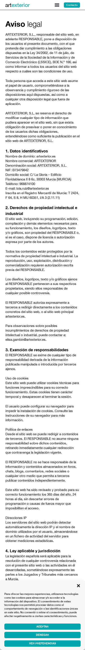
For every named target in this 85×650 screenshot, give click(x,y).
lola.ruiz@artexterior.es (32, 188)
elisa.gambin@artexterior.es (25, 339)
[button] (78, 586)
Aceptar (42, 626)
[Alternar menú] (57, 4)
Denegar (42, 634)
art (17, 5)
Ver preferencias (42, 643)
